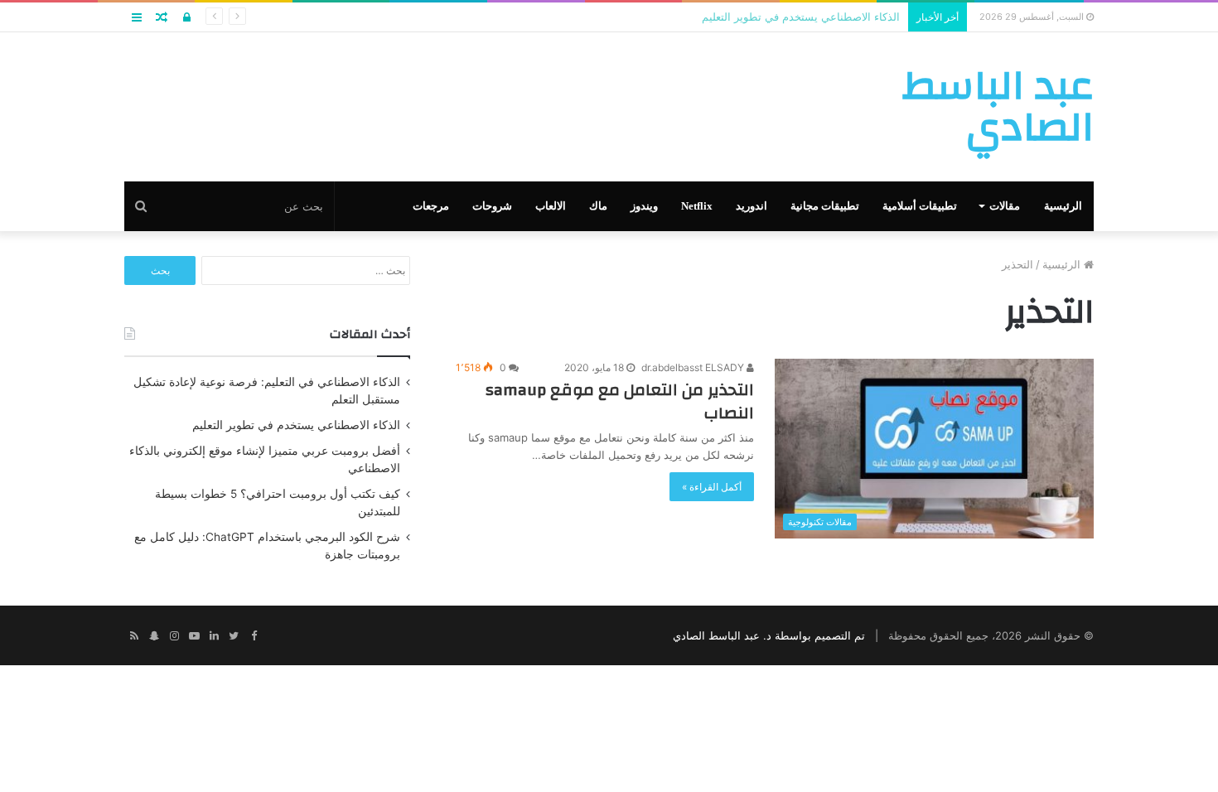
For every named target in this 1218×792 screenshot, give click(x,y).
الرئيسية (1063, 206)
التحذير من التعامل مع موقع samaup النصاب (620, 401)
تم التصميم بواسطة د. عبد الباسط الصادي (769, 635)
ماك (598, 206)
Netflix (697, 206)
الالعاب (550, 206)
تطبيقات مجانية (824, 206)
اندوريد (751, 206)
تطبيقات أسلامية (919, 206)
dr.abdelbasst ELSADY (694, 367)
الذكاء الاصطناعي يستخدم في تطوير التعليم (296, 425)
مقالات (1004, 206)
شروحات (492, 206)
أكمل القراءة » (712, 487)
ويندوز (644, 206)
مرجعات (431, 206)
